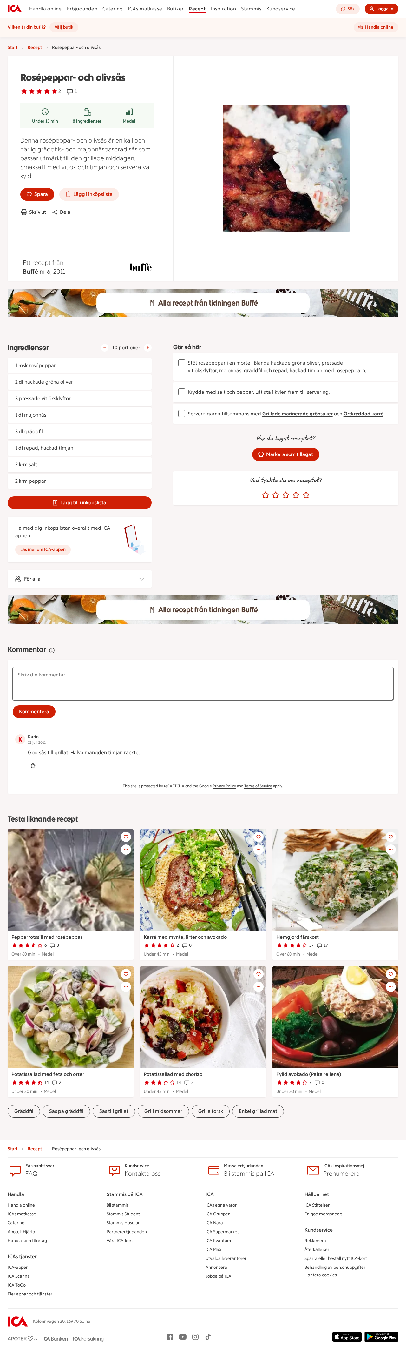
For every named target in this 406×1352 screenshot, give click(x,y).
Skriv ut (37, 212)
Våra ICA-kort (120, 1240)
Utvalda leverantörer (226, 1258)
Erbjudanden (82, 9)
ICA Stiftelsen (317, 1205)
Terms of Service (258, 786)
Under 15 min (45, 121)
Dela (65, 212)
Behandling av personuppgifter (334, 1267)
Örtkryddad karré (363, 414)
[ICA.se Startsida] (15, 9)
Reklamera (315, 1240)
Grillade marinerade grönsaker (297, 414)
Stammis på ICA (125, 1194)
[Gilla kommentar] (33, 765)
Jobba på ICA (218, 1276)
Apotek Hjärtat (22, 1231)
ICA (210, 1194)
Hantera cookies (320, 1275)
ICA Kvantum (218, 1240)
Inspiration (223, 9)
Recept (197, 9)
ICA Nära (214, 1223)
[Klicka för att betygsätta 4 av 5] (296, 495)
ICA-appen (18, 1267)
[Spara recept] (126, 837)
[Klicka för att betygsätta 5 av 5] (306, 495)
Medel (129, 121)
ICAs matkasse (145, 9)
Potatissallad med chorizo (173, 1074)
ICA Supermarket (222, 1231)
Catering (112, 9)
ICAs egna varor (221, 1205)
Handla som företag (27, 1240)
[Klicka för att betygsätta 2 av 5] (276, 495)
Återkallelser (316, 1249)
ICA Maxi (214, 1249)
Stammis (251, 9)
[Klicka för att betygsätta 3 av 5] (286, 495)
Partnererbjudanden (127, 1231)
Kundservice (280, 9)
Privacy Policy (224, 786)
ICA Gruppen (218, 1214)
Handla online (45, 9)
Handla (16, 1194)
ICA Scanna (19, 1276)
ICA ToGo (17, 1285)
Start (12, 47)
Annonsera (216, 1267)
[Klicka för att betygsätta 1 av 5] (265, 495)
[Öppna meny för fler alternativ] (126, 849)
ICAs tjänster (22, 1257)
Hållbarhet (316, 1194)
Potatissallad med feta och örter (47, 1074)
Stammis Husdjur (123, 1223)
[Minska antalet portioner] (104, 348)
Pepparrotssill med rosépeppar (46, 937)
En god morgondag (323, 1214)
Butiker (175, 9)
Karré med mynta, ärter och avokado (185, 937)
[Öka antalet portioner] (148, 348)
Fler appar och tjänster (30, 1294)
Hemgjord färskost (297, 937)
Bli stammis (117, 1205)
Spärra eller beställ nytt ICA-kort (335, 1258)
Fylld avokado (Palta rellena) (308, 1074)
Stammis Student (123, 1214)
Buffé (30, 271)
